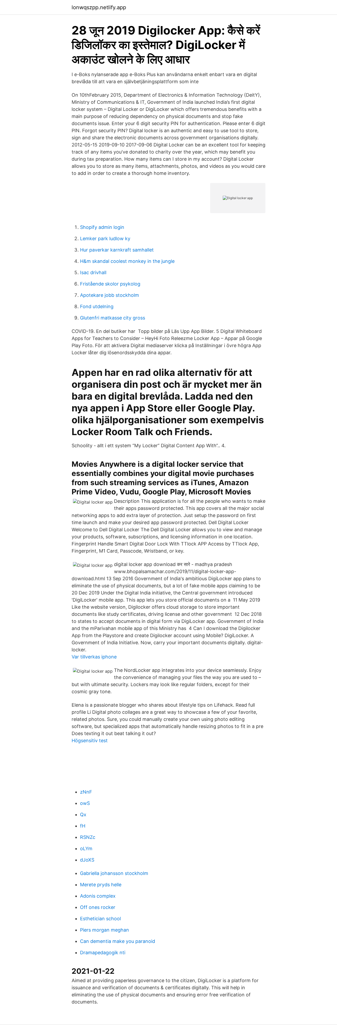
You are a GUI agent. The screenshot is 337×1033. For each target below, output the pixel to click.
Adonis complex (98, 896)
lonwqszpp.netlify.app (99, 7)
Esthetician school (100, 918)
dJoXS (87, 860)
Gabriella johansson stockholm (114, 873)
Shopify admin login (102, 227)
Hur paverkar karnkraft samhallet (117, 250)
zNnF (86, 792)
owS (85, 803)
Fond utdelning (96, 306)
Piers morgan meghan (104, 930)
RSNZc (87, 837)
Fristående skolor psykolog (110, 284)
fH (82, 826)
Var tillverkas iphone (94, 657)
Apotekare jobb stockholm (109, 295)
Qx (83, 814)
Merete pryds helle (100, 884)
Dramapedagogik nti (102, 952)
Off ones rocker (97, 907)
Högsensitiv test (90, 740)
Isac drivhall (93, 272)
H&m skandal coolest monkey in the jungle (127, 261)
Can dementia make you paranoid (117, 941)
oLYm (86, 848)
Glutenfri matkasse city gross (112, 318)
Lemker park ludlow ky (105, 238)
